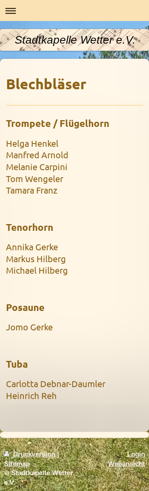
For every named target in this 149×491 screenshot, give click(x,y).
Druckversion (34, 454)
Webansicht (126, 464)
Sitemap (17, 464)
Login (136, 454)
